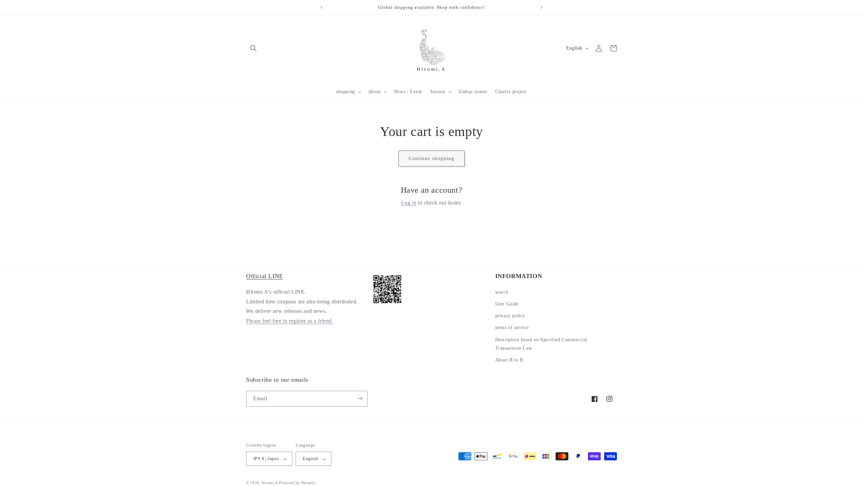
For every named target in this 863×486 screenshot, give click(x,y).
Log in (409, 203)
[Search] (253, 48)
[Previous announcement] (321, 7)
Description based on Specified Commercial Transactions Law (541, 343)
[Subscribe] (359, 398)
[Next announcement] (541, 7)
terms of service (512, 327)
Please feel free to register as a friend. (289, 321)
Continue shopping (431, 158)
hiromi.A (270, 483)
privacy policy (510, 315)
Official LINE (264, 276)
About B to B (509, 359)
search (501, 291)
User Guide (507, 303)
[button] (348, 92)
